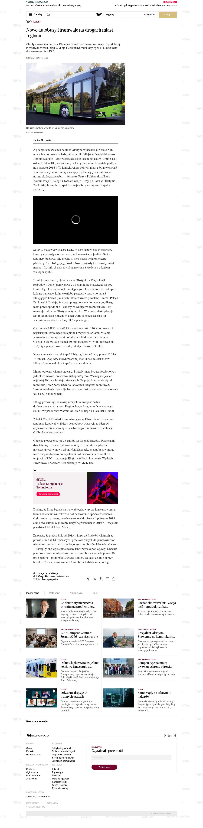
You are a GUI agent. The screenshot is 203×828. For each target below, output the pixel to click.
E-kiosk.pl (57, 769)
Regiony (37, 22)
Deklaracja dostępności (63, 761)
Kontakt (30, 751)
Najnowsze (76, 593)
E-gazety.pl (57, 772)
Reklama (30, 769)
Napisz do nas (33, 754)
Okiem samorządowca (147, 629)
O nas (29, 748)
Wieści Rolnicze (60, 785)
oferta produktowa (36, 807)
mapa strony (32, 803)
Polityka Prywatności (62, 748)
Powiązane (32, 593)
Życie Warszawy (60, 788)
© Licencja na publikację (46, 573)
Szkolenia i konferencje (38, 796)
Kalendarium (52, 803)
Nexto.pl (56, 775)
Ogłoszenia (32, 772)
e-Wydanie (149, 14)
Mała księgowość (60, 778)
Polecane (54, 593)
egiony (110, 14)
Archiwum (31, 778)
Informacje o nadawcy (63, 757)
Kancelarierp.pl (59, 782)
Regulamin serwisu (61, 754)
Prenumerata (33, 775)
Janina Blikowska (42, 140)
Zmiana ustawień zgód (63, 751)
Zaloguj (167, 14)
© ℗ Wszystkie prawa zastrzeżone (51, 576)
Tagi (95, 593)
